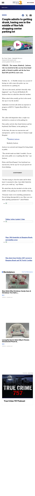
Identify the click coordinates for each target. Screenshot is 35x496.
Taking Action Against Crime (15, 219)
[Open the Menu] (2, 2)
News (4, 15)
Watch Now (30, 2)
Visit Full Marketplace (27, 272)
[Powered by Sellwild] (30, 373)
